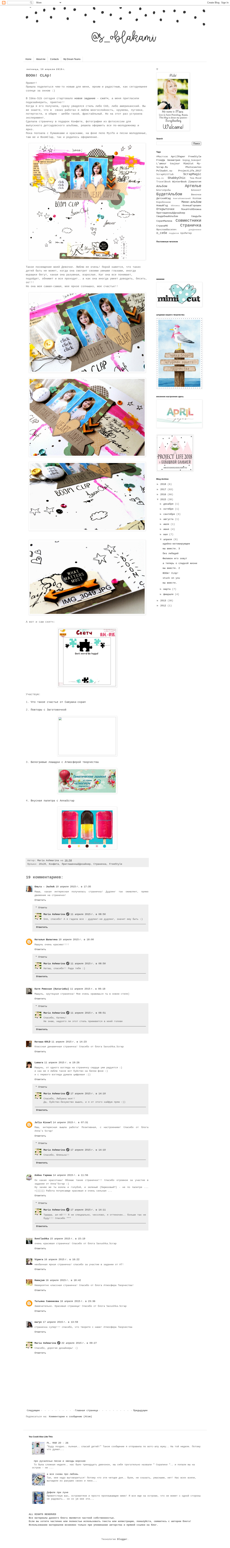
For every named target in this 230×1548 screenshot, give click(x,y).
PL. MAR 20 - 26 (57, 1442)
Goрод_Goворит (192, 160)
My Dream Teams (71, 59)
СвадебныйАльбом (167, 216)
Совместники (188, 220)
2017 (163, 489)
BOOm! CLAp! (170, 573)
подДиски (174, 233)
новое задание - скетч (91, 98)
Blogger (122, 1539)
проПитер (186, 233)
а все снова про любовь (62, 1474)
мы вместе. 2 (171, 568)
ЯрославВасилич (166, 229)
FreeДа (160, 160)
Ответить (40, 900)
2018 (163, 484)
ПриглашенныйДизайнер (76, 864)
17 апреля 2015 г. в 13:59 (60, 1322)
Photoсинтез (193, 167)
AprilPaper (178, 156)
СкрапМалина (164, 221)
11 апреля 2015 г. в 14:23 (69, 1041)
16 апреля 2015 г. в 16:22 (61, 1259)
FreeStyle (115, 864)
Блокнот (196, 190)
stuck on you (171, 578)
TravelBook (163, 182)
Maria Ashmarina (54, 914)
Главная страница (86, 1410)
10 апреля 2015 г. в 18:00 (76, 939)
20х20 (42, 864)
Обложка (175, 206)
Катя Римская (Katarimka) (51, 988)
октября (169, 509)
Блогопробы (163, 190)
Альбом (161, 186)
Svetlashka (41, 1238)
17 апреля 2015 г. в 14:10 (88, 1093)
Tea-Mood (195, 178)
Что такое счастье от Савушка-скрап (58, 702)
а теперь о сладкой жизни (180, 563)
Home (28, 59)
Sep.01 (160, 178)
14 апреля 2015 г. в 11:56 (70, 1175)
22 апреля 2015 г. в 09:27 (79, 1343)
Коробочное (163, 202)
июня (167, 529)
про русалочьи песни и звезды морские (60, 1461)
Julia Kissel (43, 1122)
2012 (163, 605)
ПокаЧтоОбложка (191, 209)
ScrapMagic (192, 174)
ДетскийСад (163, 198)
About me (40, 59)
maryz (38, 1322)
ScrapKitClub (165, 174)
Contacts (54, 59)
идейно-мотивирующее (176, 543)
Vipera (38, 1259)
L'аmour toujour (168, 163)
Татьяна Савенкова (46, 1301)
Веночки (196, 195)
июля (167, 524)
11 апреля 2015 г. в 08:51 (88, 1012)
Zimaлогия (194, 181)
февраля (169, 594)
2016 (163, 494)
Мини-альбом (191, 202)
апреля (168, 539)
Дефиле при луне (57, 1492)
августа (169, 519)
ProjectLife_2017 (189, 170)
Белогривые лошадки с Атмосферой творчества (65, 762)
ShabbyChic (177, 178)
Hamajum (39, 1280)
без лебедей (170, 553)
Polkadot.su (164, 170)
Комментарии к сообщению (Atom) (70, 1416)
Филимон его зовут (175, 558)
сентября (169, 514)
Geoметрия (173, 160)
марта (167, 589)
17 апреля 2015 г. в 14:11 (88, 1209)
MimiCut (188, 163)
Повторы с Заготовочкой (48, 709)
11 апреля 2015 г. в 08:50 (88, 914)
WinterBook (179, 181)
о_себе (161, 233)
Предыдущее (140, 1410)
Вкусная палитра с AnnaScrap (52, 800)
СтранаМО (162, 225)
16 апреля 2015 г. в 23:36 (77, 1301)
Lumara (38, 1062)
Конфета (54, 864)
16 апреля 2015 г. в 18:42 (63, 1280)
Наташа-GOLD (42, 1041)
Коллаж (197, 198)
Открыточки (165, 209)
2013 (163, 600)
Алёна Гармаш (43, 1175)
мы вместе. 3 (171, 548)
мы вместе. (170, 582)
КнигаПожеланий (182, 198)
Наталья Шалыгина (46, 939)
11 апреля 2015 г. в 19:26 (61, 1062)
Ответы (42, 907)
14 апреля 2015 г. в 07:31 (70, 1122)
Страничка (99, 864)
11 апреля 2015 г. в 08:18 (87, 988)
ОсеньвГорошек (192, 205)
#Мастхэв (162, 156)
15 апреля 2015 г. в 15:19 (67, 1238)
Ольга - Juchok (44, 886)
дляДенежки (195, 230)
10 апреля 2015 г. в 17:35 (73, 886)
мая (166, 534)
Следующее (33, 1410)
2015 (163, 499)
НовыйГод (162, 205)
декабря (169, 503)
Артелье (193, 186)
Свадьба (196, 216)
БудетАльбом (169, 194)
